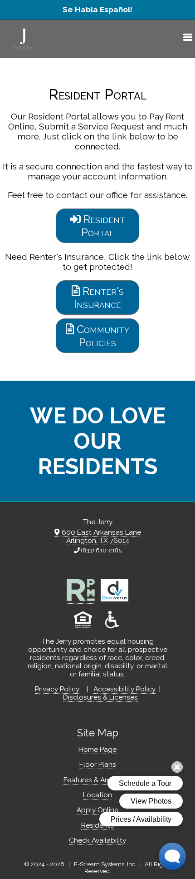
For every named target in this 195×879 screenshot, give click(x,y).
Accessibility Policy (124, 689)
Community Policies (101, 336)
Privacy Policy (57, 689)
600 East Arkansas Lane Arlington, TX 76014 (100, 536)
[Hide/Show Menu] (184, 38)
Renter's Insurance (99, 297)
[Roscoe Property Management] (81, 599)
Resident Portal (103, 226)
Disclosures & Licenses (100, 697)
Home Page (97, 749)
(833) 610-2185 (101, 550)
